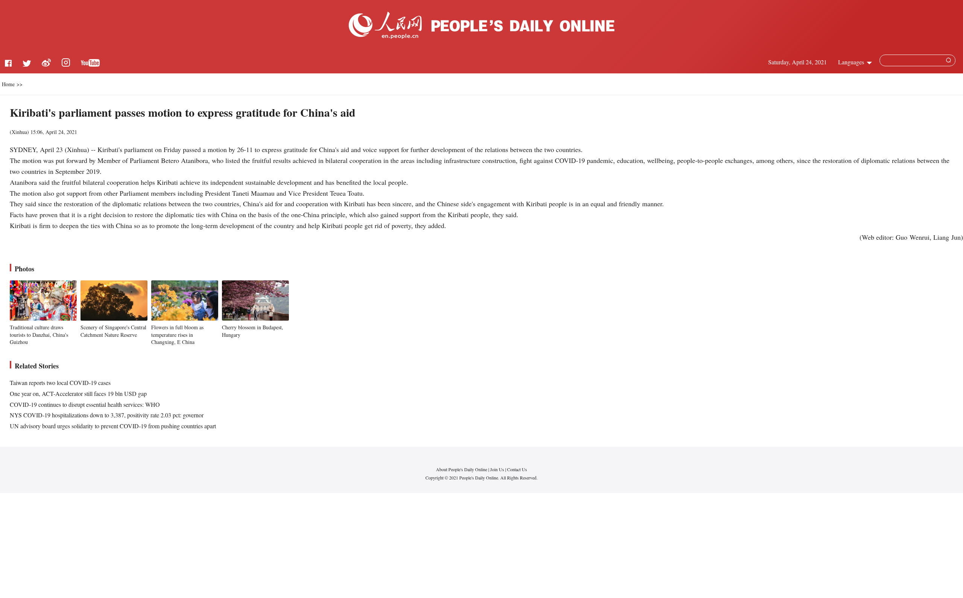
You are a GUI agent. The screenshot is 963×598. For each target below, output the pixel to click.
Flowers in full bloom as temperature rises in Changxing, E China (177, 334)
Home (8, 84)
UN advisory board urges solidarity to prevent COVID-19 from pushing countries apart (113, 426)
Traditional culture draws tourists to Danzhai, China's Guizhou (39, 334)
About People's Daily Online (461, 469)
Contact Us (517, 469)
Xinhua (19, 131)
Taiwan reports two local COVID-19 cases (60, 382)
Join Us (497, 469)
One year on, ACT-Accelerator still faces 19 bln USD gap (78, 393)
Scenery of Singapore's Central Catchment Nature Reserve (113, 331)
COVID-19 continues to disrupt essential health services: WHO (85, 404)
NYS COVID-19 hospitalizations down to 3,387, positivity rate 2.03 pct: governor (107, 415)
